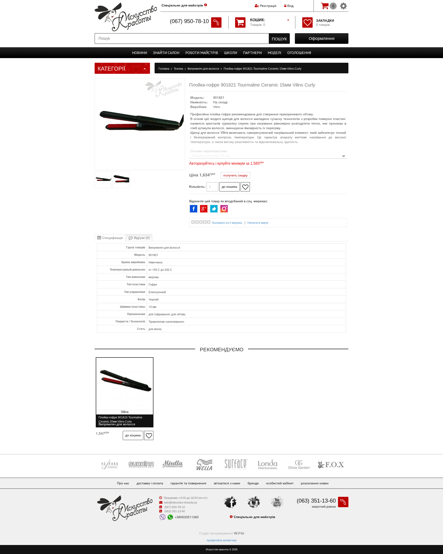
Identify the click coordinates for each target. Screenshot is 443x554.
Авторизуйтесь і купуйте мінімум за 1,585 (226, 163)
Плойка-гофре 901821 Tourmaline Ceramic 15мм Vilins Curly (262, 68)
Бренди (253, 483)
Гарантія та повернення (188, 483)
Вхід (289, 6)
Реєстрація (268, 6)
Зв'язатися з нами (227, 483)
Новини (139, 52)
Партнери (252, 52)
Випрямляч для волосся (204, 68)
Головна (164, 68)
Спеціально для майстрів (182, 5)
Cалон (166, 52)
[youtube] (277, 502)
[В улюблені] (245, 186)
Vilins (216, 107)
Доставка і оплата (150, 483)
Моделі (274, 52)
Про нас (123, 483)
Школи (230, 52)
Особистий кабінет (279, 483)
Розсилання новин (315, 483)
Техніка (179, 68)
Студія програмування (216, 533)
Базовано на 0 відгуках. (227, 222)
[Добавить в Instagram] (224, 208)
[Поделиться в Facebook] (193, 208)
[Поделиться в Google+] (203, 208)
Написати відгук (257, 222)
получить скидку (235, 175)
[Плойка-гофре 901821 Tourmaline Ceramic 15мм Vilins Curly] (103, 187)
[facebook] (230, 502)
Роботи (201, 52)
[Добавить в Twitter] (214, 208)
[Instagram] (253, 502)
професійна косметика (221, 540)
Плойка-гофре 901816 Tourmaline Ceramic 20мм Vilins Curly (120, 419)
